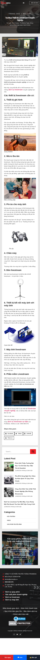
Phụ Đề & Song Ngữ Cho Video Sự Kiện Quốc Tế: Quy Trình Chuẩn (25, 478)
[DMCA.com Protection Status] (20, 623)
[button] (23, 3)
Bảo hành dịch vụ (30, 611)
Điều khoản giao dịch (11, 608)
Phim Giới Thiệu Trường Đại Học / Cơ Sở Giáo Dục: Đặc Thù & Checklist (24, 465)
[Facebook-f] (14, 634)
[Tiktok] (20, 634)
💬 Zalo (19, 657)
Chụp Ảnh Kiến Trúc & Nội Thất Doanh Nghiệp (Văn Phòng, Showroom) (25, 491)
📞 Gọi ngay (7, 657)
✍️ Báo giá (33, 657)
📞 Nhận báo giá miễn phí (19, 557)
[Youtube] (17, 634)
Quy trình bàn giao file (13, 611)
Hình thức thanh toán (29, 608)
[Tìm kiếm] (33, 451)
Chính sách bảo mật (20, 614)
